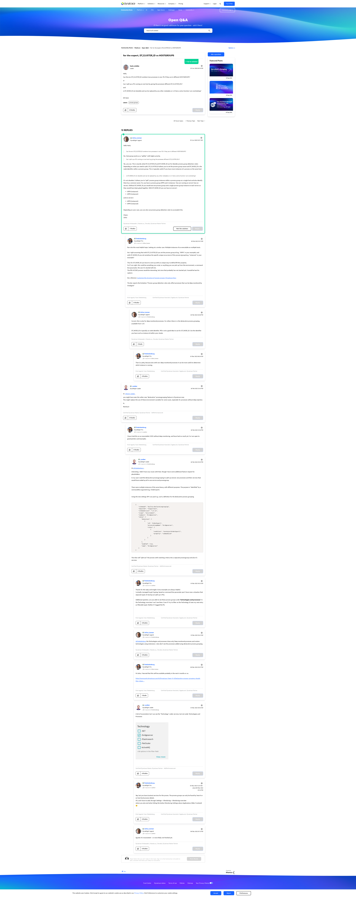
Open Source (161, 10)
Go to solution (192, 62)
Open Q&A (145, 48)
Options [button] (231, 48)
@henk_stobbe (130, 394)
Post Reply (194, 859)
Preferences (244, 893)
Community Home (126, 10)
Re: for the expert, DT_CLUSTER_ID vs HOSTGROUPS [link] (165, 48)
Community (189, 10)
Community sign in (227, 10)
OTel (152, 10)
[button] (215, 893)
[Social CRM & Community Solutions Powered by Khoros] (230, 872)
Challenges (171, 10)
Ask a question (216, 54)
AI (146, 10)
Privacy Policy (138, 893)
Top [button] (124, 871)
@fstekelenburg (138, 468)
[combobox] (178, 30)
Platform (139, 10)
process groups (133, 102)
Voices (180, 10)
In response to (143, 243)
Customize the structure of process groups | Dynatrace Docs (156, 278)
